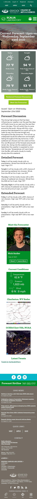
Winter (31, 497)
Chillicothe (4, 463)
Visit (10, 431)
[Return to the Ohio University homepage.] (10, 11)
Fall (22, 497)
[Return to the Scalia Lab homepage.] (4, 18)
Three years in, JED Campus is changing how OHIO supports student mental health (18, 406)
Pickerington (11, 466)
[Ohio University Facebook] (11, 487)
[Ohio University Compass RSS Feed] (22, 487)
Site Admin (20, 481)
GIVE (23, 5)
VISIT (6, 5)
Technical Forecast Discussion (18, 97)
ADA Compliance (6, 480)
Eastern (3, 464)
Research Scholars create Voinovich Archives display (16, 419)
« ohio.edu (7, 2)
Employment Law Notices (8, 481)
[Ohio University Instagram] (18, 487)
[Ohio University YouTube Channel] (26, 487)
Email (13, 261)
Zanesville (4, 469)
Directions (6, 449)
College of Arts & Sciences (28, 11)
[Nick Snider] (18, 251)
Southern (4, 468)
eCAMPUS (4, 458)
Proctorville (11, 468)
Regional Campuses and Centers (12, 461)
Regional (23, 2)
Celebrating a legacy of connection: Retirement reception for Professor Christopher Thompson (17, 399)
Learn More (22, 261)
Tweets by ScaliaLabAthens (11, 362)
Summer (14, 497)
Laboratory (14, 18)
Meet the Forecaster (18, 102)
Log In (14, 2)
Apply (18, 431)
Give (26, 431)
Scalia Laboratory (6, 441)
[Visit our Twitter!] (19, 377)
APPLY (15, 5)
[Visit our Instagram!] (25, 377)
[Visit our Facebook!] (14, 377)
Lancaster (4, 466)
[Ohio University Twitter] (14, 487)
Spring (5, 497)
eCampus (30, 2)
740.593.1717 (28, 383)
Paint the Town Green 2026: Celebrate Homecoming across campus (18, 413)
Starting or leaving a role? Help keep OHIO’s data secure (17, 394)
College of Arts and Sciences (9, 442)
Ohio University (5, 444)
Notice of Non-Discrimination (20, 480)
